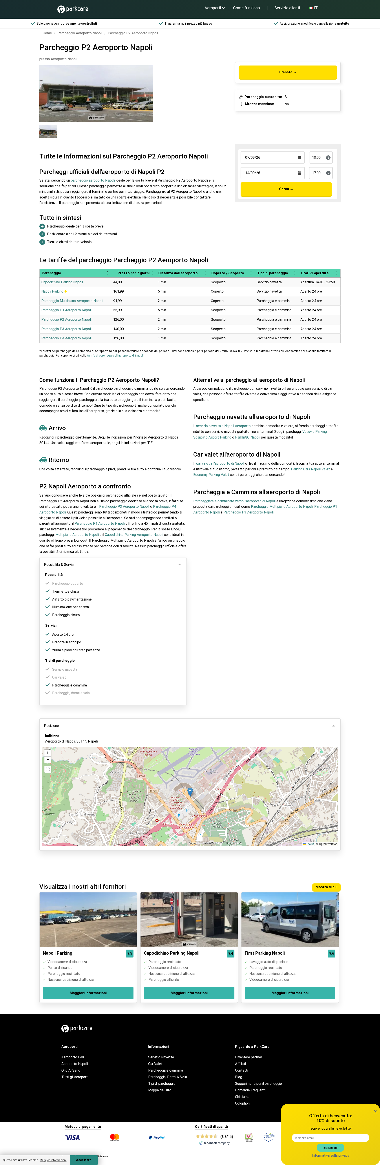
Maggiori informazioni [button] (53, 1160)
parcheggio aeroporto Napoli (93, 180)
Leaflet (310, 844)
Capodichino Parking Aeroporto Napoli (134, 535)
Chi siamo (242, 1097)
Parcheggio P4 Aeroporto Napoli (66, 338)
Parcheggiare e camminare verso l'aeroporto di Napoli (234, 501)
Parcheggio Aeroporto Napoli (79, 33)
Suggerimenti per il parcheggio (258, 1083)
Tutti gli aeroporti (74, 1077)
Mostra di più (326, 887)
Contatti (241, 1070)
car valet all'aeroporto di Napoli (220, 463)
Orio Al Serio (70, 1070)
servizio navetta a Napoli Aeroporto (223, 426)
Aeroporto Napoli (74, 1064)
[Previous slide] (44, 89)
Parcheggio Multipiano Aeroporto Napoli (72, 301)
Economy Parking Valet (211, 475)
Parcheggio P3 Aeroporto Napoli (66, 329)
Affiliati (240, 1064)
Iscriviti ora (330, 1147)
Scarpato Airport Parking (212, 437)
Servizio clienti (287, 7)
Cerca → (286, 189)
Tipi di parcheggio (161, 1083)
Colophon (242, 1103)
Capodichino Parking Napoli (62, 282)
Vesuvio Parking (314, 432)
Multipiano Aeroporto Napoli (77, 535)
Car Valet (155, 1064)
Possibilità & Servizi (59, 564)
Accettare (83, 1160)
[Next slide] (148, 89)
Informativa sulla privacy (330, 1155)
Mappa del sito (159, 1090)
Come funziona (246, 7)
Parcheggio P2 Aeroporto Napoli (66, 319)
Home (47, 33)
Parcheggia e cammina (165, 1070)
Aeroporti (213, 7)
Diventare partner (248, 1057)
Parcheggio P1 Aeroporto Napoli (66, 310)
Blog (238, 1077)
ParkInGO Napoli (247, 437)
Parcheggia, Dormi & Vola (167, 1077)
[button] (107, 273)
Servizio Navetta (161, 1057)
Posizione (51, 726)
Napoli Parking (52, 291)
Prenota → (287, 72)
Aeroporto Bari (72, 1057)
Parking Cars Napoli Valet (310, 469)
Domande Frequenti (250, 1090)
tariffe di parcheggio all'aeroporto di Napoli (115, 355)
